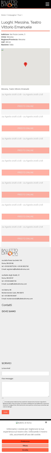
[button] (25, 64)
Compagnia (11, 15)
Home (3, 15)
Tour (19, 15)
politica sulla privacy (34, 405)
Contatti (7, 305)
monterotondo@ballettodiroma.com (20, 299)
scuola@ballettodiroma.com (17, 284)
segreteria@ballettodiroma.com (18, 269)
